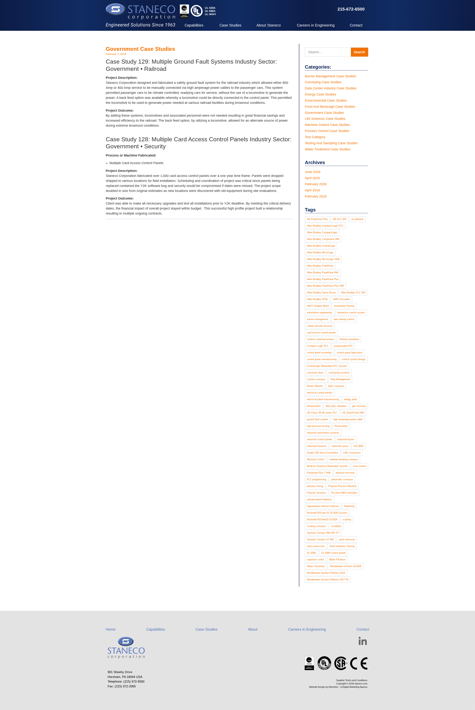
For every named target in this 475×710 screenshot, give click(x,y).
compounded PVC (343, 346)
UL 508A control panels (333, 552)
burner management (317, 319)
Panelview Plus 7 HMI (319, 472)
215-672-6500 (351, 9)
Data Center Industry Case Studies (330, 88)
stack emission (347, 539)
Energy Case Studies (320, 94)
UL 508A (311, 552)
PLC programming (316, 479)
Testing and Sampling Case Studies (331, 143)
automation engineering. (319, 312)
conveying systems (339, 372)
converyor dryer (315, 372)
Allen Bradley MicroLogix (320, 252)
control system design (353, 359)
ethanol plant (314, 406)
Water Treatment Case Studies (327, 149)
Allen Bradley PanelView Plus (323, 279)
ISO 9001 (358, 446)
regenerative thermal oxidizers (323, 506)
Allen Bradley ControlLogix (321, 245)
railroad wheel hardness (319, 499)
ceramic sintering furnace (320, 339)
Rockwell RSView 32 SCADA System (327, 512)
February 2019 (316, 196)
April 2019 (312, 190)
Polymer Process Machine (342, 486)
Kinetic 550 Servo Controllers (322, 452)
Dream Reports (315, 386)
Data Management (340, 379)
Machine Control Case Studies (327, 125)
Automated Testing (344, 305)
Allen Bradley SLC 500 (353, 292)
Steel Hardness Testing (342, 546)
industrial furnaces (317, 446)
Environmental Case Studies (326, 100)
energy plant (350, 399)
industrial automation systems (323, 432)
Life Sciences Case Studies (325, 119)
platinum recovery (345, 472)
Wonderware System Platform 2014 (326, 572)
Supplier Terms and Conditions (351, 680)
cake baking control (343, 319)
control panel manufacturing (322, 359)
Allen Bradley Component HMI (323, 239)
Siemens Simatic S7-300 (320, 539)
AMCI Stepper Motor (318, 305)
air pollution (357, 219)
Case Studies (230, 25)
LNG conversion (352, 452)
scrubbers (336, 526)
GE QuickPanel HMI (353, 412)
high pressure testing (318, 426)
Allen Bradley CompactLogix (322, 232)
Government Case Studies (140, 49)
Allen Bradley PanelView (320, 265)
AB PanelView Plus (317, 219)
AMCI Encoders (341, 299)
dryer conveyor (336, 386)
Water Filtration (337, 559)
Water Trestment (316, 566)
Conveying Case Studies (323, 82)
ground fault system (317, 419)
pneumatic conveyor (342, 479)
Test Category (315, 137)
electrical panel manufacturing (323, 399)
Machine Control (315, 459)
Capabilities (194, 25)
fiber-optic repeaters (336, 406)
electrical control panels (319, 392)
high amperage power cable (348, 419)
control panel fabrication (349, 352)
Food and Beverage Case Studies (330, 106)
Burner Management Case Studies (330, 76)
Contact (356, 25)
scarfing (347, 519)
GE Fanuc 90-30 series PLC (322, 412)
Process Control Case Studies (327, 131)
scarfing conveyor (316, 526)
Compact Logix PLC (317, 346)
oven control (359, 466)
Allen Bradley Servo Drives (321, 292)
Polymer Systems (316, 492)
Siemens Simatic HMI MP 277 (323, 532)
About (253, 629)
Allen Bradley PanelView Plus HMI (325, 285)
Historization (341, 426)
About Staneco (268, 25)
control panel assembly (319, 352)
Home (111, 629)
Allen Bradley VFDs (317, 299)
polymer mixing (315, 486)
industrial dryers (345, 439)
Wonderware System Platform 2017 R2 (328, 579)
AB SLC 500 (339, 219)
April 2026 (312, 178)
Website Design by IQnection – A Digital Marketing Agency (338, 687)
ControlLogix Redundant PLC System (327, 366)
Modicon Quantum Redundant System (327, 466)
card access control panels (321, 332)
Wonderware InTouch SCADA (345, 566)
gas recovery (359, 406)
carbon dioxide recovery (319, 325)
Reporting (349, 506)
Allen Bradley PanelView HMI (322, 272)
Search (359, 52)
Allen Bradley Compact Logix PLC (325, 225)
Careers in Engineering (316, 25)
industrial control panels (319, 439)
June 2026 (312, 172)
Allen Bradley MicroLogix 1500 (323, 259)
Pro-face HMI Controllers (344, 492)
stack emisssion (316, 546)
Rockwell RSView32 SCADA (322, 519)
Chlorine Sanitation (349, 339)
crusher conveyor (316, 379)
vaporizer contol (315, 559)
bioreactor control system (351, 312)
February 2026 (316, 184)
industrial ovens (340, 446)
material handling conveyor (343, 459)
